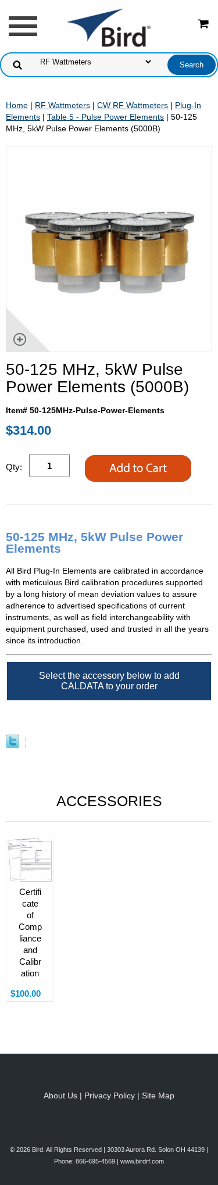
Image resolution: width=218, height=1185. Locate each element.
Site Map (158, 1095)
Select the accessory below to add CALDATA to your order (109, 681)
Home (17, 105)
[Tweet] (12, 745)
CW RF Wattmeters (132, 105)
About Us (60, 1095)
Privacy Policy (109, 1095)
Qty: (14, 467)
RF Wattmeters (62, 105)
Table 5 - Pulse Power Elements (105, 116)
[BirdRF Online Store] (109, 25)
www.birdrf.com (142, 1161)
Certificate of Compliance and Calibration (30, 932)
